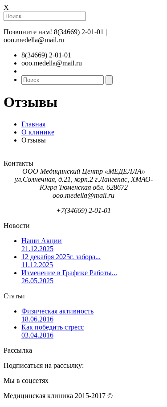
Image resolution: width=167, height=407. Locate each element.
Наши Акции (41, 244)
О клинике (37, 132)
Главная (33, 124)
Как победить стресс (52, 331)
